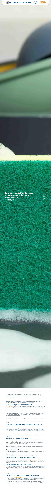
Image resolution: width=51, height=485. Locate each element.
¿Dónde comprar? (35, 2)
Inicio (7, 391)
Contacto (42, 2)
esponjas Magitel (11, 406)
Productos (15, 2)
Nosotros (25, 2)
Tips (20, 2)
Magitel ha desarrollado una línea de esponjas (15, 396)
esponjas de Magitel (18, 477)
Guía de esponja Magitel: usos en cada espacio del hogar (29, 391)
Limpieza (14, 391)
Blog (29, 2)
